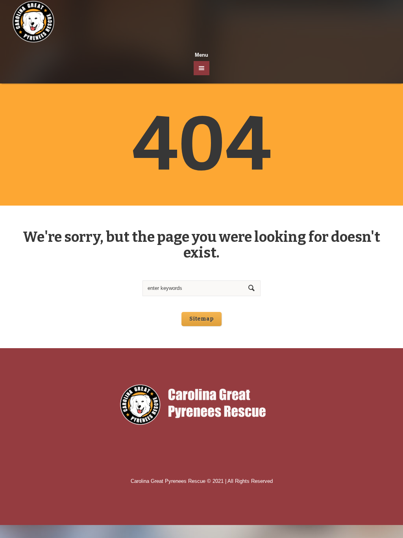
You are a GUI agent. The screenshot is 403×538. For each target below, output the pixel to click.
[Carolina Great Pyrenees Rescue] (202, 404)
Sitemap (201, 318)
